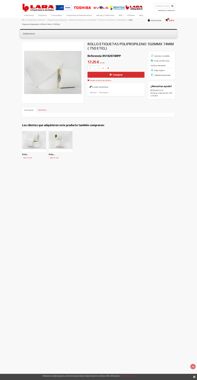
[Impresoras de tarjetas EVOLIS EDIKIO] (101, 7)
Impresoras (29, 15)
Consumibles (56, 15)
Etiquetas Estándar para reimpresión (82, 20)
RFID (120, 15)
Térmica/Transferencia (106, 20)
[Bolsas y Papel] (134, 7)
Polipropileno (122, 20)
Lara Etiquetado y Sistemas (34, 20)
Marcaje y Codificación (105, 15)
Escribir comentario (100, 87)
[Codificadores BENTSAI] (117, 7)
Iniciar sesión (156, 20)
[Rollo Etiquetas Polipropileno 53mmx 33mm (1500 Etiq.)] (34, 140)
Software (131, 15)
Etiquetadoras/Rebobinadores (79, 15)
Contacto (171, 10)
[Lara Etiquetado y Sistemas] (39, 7)
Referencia (95, 55)
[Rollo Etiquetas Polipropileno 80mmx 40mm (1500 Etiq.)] (61, 140)
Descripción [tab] (29, 110)
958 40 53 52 (162, 10)
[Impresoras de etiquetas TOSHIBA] (82, 7)
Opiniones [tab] (42, 110)
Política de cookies (127, 376)
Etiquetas (42, 15)
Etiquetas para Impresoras (57, 20)
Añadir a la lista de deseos (100, 80)
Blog (141, 15)
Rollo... (25, 154)
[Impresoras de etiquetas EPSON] (64, 7)
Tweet (94, 93)
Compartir (104, 93)
